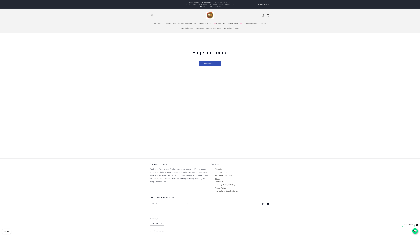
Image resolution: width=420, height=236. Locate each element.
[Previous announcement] (186, 4)
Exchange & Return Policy (225, 185)
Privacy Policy (220, 188)
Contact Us (219, 181)
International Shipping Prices (226, 191)
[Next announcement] (233, 4)
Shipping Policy (221, 172)
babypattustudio (159, 231)
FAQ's (217, 178)
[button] (152, 15)
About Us (218, 169)
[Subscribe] (186, 203)
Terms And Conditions (224, 175)
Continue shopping (210, 63)
